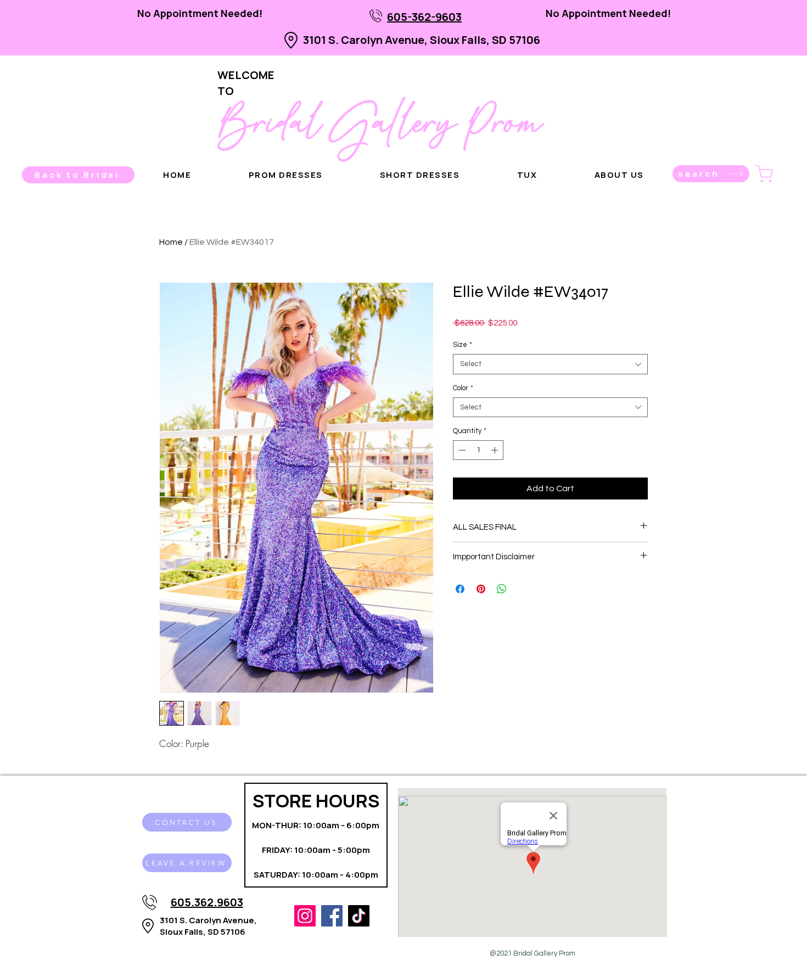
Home (171, 242)
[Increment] (495, 450)
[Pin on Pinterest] (480, 589)
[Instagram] (305, 916)
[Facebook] (332, 916)
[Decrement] (461, 450)
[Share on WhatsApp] (501, 589)
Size (462, 345)
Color (463, 388)
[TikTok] (358, 916)
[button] (619, 175)
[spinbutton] (478, 450)
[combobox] (550, 364)
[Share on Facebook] (460, 589)
